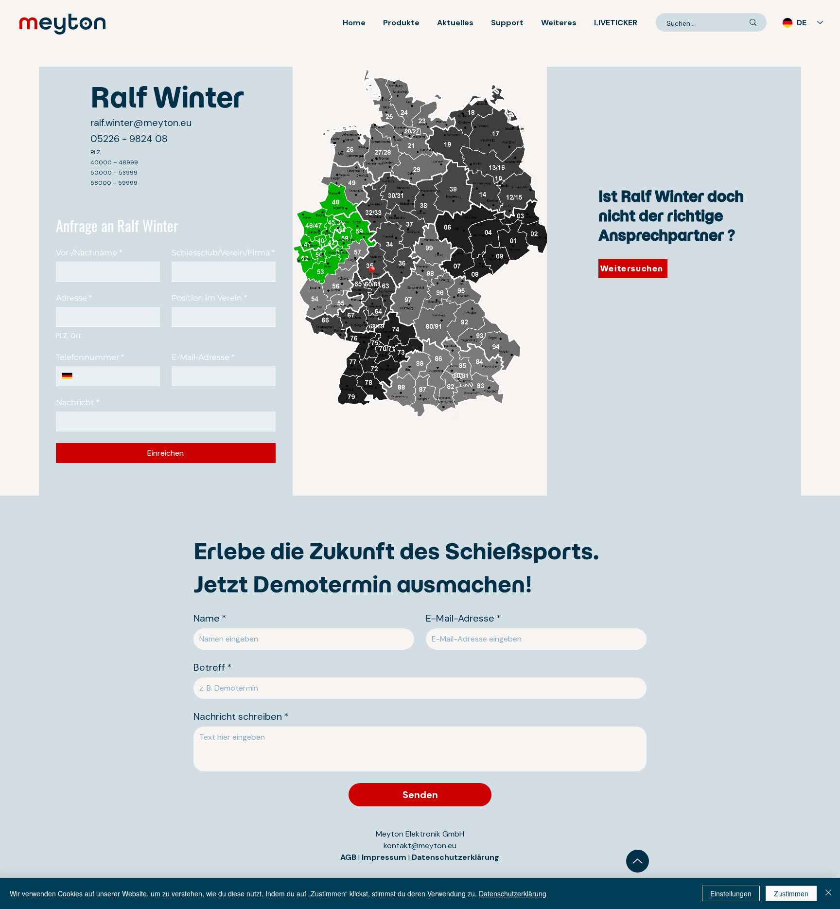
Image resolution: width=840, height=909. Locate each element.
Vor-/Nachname (89, 252)
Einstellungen (731, 893)
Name (210, 618)
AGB (348, 857)
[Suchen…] (753, 22)
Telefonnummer (90, 357)
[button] (401, 22)
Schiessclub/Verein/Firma (223, 252)
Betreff (212, 667)
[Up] (637, 861)
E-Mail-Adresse (203, 357)
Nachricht (77, 402)
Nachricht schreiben (241, 717)
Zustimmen (791, 893)
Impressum (385, 857)
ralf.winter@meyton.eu (141, 122)
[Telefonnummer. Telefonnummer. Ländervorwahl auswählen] (71, 376)
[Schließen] (828, 893)
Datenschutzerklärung (455, 857)
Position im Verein (209, 298)
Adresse (74, 298)
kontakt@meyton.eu (420, 845)
